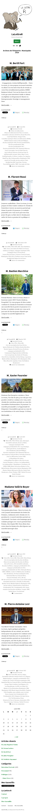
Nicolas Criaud (22, 470)
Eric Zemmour (6, 454)
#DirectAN (14, 246)
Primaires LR (18, 696)
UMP (16, 164)
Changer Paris (21, 137)
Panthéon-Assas (19, 256)
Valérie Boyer (12, 591)
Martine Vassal (6, 583)
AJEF (18, 246)
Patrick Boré (25, 585)
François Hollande (12, 577)
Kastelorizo (13, 581)
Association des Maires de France (19, 248)
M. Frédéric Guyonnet (9, 759)
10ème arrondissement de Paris (13, 133)
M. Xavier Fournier (17, 375)
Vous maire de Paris (24, 164)
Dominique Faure (12, 252)
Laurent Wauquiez (8, 462)
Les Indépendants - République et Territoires (15, 464)
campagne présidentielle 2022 (16, 351)
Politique (4, 775)
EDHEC (29, 139)
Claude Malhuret (21, 449)
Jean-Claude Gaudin (25, 579)
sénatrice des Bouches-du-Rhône (12, 589)
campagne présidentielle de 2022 (11, 570)
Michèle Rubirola (15, 583)
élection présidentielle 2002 (16, 144)
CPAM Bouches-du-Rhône (23, 572)
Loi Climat (22, 686)
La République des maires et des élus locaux (16, 460)
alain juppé (26, 441)
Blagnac (28, 676)
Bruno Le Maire (22, 443)
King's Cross (25, 154)
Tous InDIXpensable (9, 164)
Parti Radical (25, 361)
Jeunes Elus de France (9, 254)
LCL (27, 684)
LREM (8, 466)
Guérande (22, 454)
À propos (4, 798)
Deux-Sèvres (5, 357)
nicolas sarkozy (20, 160)
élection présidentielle (23, 142)
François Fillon (14, 454)
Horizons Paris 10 (23, 152)
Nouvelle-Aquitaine (12, 361)
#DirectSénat (15, 441)
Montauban (15, 688)
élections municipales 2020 (22, 680)
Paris (26, 160)
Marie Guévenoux (16, 466)
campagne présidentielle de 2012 (16, 568)
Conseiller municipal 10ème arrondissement (14, 139)
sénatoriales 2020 (24, 700)
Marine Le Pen (25, 466)
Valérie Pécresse (26, 472)
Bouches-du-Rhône (7, 566)
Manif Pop (5, 158)
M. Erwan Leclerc (7, 748)
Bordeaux (25, 349)
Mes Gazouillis (6, 801)
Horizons (15, 152)
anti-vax (20, 674)
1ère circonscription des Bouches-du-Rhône (16, 560)
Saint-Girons (25, 696)
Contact (4, 794)
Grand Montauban (26, 682)
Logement (28, 357)
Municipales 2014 (15, 359)
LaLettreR (17, 34)
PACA (12, 256)
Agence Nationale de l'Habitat (11, 347)
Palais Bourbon (17, 585)
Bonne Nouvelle (25, 135)
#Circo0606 (7, 246)
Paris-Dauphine (8, 692)
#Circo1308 (13, 558)
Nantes (5, 470)
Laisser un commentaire (17, 166)
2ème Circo (6, 778)
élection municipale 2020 (9, 142)
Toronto (24, 162)
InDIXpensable (8, 154)
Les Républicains (9, 686)
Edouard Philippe (23, 141)
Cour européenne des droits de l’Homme (16, 355)
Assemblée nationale (8, 135)
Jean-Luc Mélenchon (12, 456)
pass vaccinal (24, 692)
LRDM (5, 466)
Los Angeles (26, 156)
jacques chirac (17, 154)
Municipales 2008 (24, 688)
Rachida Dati (9, 162)
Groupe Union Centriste (11, 684)
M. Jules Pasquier (7, 756)
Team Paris (18, 162)
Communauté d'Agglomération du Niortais (16, 353)
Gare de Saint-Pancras (21, 150)
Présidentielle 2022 (20, 587)
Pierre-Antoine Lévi (10, 694)
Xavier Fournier (16, 474)
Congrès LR (6, 680)
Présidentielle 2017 (8, 587)
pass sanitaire (16, 692)
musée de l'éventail (10, 160)
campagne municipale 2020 (22, 250)
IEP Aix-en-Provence (7, 579)
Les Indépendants (24, 462)
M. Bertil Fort (17, 63)
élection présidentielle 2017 (16, 146)
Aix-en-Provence (8, 564)
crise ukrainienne (11, 450)
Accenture (25, 133)
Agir (21, 441)
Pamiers (28, 690)
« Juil (16, 737)
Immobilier (12, 357)
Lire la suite (7, 105)
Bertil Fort (17, 135)
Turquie (24, 589)
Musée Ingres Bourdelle (18, 690)
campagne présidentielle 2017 (11, 447)
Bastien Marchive (24, 347)
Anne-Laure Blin (12, 674)
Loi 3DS (17, 686)
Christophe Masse (26, 570)
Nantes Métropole (13, 470)
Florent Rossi (21, 252)
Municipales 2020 (25, 158)
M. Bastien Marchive (17, 271)
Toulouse (16, 702)
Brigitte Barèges (7, 678)
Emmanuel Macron (24, 148)
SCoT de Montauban (14, 698)
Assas (8, 248)
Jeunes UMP (22, 456)
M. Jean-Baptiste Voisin (9, 745)
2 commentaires (18, 593)
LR (29, 464)
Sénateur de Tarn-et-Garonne (11, 700)
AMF (4, 248)
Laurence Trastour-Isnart (23, 254)
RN (14, 162)
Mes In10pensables (14, 158)
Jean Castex (16, 579)
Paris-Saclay (27, 256)
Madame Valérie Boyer (17, 486)
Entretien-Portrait (17, 129)
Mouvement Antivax (15, 468)
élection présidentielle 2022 (10, 148)
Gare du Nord (8, 152)
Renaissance (16, 363)
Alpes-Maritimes (25, 246)
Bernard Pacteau (17, 349)
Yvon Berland (20, 591)
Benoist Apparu (8, 349)
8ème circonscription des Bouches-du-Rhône (16, 562)
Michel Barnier (5, 468)
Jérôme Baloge (20, 357)
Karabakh (6, 581)
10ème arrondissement (17, 131)
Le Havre (14, 156)
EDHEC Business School (11, 141)
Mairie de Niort (6, 359)
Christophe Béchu (11, 449)
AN (15, 564)
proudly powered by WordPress (16, 809)
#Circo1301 (6, 558)
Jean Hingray (21, 684)
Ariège (24, 674)
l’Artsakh (18, 581)
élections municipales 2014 (10, 452)
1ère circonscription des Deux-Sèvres (16, 345)
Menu (17, 41)
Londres (20, 156)
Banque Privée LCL (20, 676)
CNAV (3, 572)
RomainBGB (12, 127)
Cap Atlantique (25, 447)
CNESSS (8, 572)
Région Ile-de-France (20, 258)
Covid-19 (13, 572)
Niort (5, 361)
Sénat (10, 472)
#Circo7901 (14, 343)
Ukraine (15, 472)
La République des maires (16, 458)
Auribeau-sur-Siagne (8, 250)
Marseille (26, 581)
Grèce (19, 577)
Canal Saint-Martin (12, 137)
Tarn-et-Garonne (8, 702)
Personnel (5, 771)
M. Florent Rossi (17, 176)
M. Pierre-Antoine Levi (17, 604)
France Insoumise (10, 150)
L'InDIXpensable (7, 156)
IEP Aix (23, 577)
